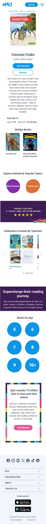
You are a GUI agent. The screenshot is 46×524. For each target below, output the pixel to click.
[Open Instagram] (13, 460)
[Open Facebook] (8, 460)
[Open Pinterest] (28, 460)
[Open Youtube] (18, 460)
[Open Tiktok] (33, 460)
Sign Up (31, 4)
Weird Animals (13, 11)
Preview (23, 72)
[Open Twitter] (23, 460)
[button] (21, 254)
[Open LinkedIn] (37, 460)
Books (22, 11)
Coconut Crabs (30, 11)
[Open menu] (42, 5)
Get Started (23, 427)
